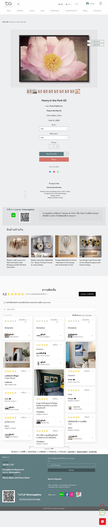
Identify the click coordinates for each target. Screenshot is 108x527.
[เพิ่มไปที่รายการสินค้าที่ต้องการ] (67, 154)
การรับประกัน (52, 452)
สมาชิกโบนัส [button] (93, 452)
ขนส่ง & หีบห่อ (32, 452)
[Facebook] (67, 494)
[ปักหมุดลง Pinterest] (54, 172)
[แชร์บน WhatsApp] (58, 172)
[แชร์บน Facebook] (50, 172)
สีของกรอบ (54, 134)
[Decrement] (50, 146)
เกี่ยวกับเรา (14, 452)
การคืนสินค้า (42, 452)
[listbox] (78, 4)
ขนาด (54, 125)
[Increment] (57, 146)
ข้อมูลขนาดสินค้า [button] (82, 452)
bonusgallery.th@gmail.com (13, 469)
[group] (54, 252)
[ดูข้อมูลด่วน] (18, 246)
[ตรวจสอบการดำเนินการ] (29, 319)
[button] (78, 4)
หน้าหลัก (5, 22)
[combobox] (54, 129)
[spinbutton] (54, 146)
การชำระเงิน (62, 452)
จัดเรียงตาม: (76, 315)
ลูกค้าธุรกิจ (71, 452)
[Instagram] (72, 494)
